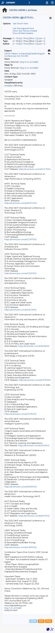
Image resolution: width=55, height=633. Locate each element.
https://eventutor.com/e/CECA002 (20, 310)
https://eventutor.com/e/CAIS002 (33, 445)
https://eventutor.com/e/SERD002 (20, 487)
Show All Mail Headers (23, 33)
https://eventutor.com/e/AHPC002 (20, 203)
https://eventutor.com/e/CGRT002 (20, 239)
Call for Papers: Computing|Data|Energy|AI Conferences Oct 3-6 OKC (24, 54)
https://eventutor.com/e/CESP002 (20, 273)
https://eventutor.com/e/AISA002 (33, 346)
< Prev (25, 38)
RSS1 (41, 621)
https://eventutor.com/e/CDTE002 (20, 414)
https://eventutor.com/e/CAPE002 (20, 547)
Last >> (41, 38)
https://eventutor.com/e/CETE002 (34, 380)
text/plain (8, 85)
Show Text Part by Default (25, 31)
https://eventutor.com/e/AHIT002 (34, 516)
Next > (33, 38)
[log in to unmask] (29, 62)
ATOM (33, 621)
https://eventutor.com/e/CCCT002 (34, 169)
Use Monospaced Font (23, 28)
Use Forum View (20, 23)
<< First (16, 38)
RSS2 (48, 621)
